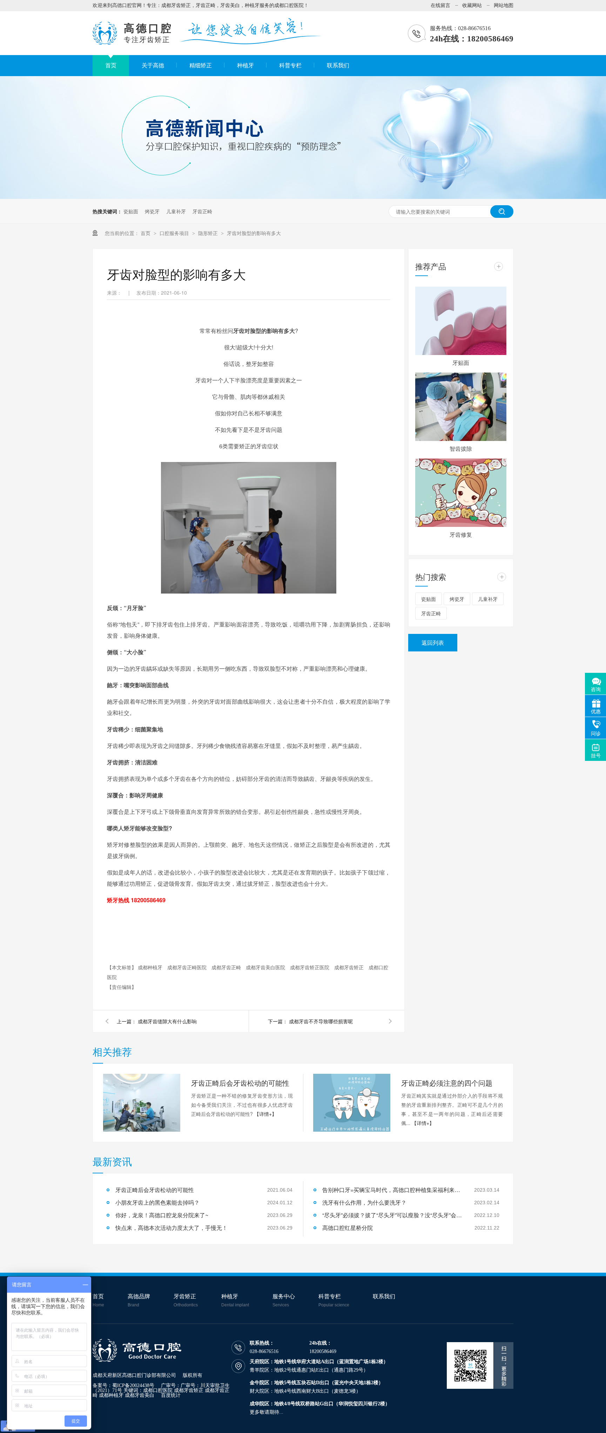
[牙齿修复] (460, 492)
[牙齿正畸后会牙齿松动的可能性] (141, 1103)
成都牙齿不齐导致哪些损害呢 (321, 1021)
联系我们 (384, 1296)
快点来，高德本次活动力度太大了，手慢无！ (171, 1228)
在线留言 (440, 5)
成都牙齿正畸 (226, 967)
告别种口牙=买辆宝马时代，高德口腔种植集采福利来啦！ (392, 1190)
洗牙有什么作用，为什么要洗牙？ (364, 1202)
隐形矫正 (208, 232)
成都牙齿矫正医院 (310, 967)
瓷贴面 (130, 211)
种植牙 (235, 1300)
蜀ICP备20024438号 (133, 1385)
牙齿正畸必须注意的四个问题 (446, 1083)
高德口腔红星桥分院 (347, 1228)
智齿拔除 (461, 448)
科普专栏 (333, 1300)
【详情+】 (265, 1113)
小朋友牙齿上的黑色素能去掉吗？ (157, 1202)
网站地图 (503, 5)
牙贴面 (460, 363)
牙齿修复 (461, 534)
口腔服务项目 (174, 232)
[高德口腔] (137, 1360)
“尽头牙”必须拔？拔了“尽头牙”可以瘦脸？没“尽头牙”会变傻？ (392, 1215)
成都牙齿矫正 (349, 967)
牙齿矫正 (186, 1300)
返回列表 (433, 642)
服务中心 (283, 1300)
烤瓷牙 (152, 211)
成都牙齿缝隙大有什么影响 (167, 1021)
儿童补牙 (176, 211)
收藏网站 (472, 5)
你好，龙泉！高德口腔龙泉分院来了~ (161, 1215)
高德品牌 (139, 1300)
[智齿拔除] (460, 407)
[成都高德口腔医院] (105, 43)
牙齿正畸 (202, 211)
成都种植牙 (151, 967)
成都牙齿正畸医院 (187, 967)
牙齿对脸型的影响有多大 (254, 232)
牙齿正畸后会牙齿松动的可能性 (240, 1083)
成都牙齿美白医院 (266, 967)
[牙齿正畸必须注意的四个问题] (351, 1103)
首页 (146, 232)
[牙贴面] (460, 321)
